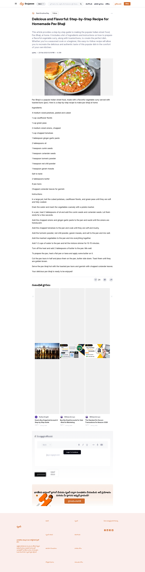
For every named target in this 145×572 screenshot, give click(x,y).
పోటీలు (108, 4)
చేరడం (127, 4)
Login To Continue (72, 452)
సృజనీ (19, 526)
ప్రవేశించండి (118, 4)
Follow (55, 13)
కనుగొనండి (89, 4)
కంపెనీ (47, 521)
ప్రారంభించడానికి (74, 501)
